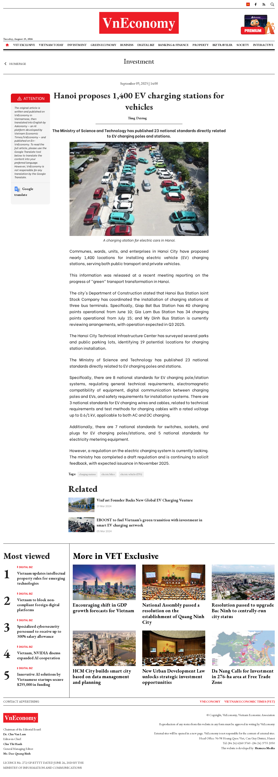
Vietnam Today (51, 45)
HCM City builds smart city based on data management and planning (102, 677)
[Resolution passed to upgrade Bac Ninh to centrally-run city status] (243, 582)
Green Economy (103, 45)
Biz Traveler (222, 45)
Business (126, 45)
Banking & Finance (173, 45)
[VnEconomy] (248, 4)
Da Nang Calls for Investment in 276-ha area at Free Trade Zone (243, 677)
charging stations (87, 474)
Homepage (17, 64)
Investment (76, 45)
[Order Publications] (258, 24)
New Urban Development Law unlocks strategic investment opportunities (173, 677)
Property (200, 45)
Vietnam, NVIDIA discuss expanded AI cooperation (38, 655)
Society (243, 45)
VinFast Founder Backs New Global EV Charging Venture (145, 500)
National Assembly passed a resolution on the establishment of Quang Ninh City (173, 613)
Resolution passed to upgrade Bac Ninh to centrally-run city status (243, 611)
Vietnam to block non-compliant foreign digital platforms (38, 604)
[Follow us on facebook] (255, 4)
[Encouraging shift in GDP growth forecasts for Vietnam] (104, 582)
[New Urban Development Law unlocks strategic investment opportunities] (173, 647)
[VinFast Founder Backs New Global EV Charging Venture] (81, 504)
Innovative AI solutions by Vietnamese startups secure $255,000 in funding (40, 679)
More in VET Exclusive (116, 556)
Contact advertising (21, 701)
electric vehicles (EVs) (131, 474)
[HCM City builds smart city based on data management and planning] (104, 647)
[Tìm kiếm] (272, 4)
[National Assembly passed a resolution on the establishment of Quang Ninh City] (173, 582)
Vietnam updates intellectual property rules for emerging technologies (41, 578)
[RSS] (263, 4)
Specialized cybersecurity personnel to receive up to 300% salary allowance (39, 631)
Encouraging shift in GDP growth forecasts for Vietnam (103, 608)
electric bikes (108, 474)
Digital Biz (145, 45)
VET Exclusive (24, 45)
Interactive (263, 45)
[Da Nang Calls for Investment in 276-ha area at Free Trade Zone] (243, 647)
